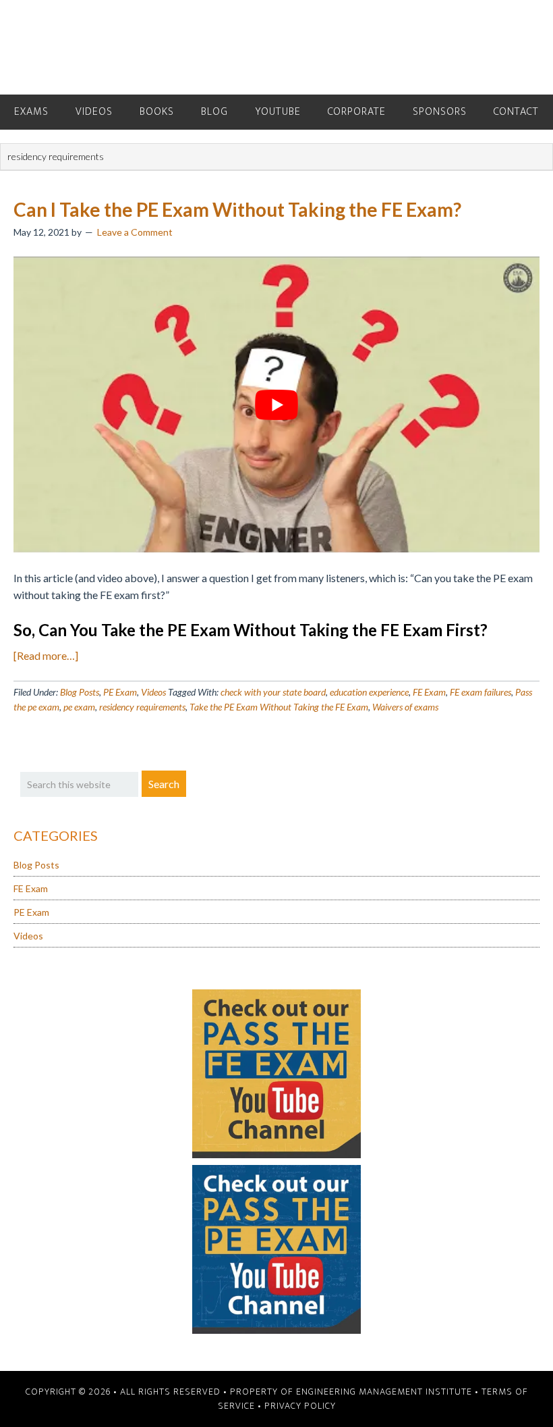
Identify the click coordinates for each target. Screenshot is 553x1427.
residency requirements (142, 706)
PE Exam (120, 692)
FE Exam (429, 692)
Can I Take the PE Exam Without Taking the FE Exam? (237, 209)
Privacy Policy (300, 1405)
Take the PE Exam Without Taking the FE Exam (279, 706)
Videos (153, 692)
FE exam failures (480, 692)
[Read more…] (45, 655)
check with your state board (273, 692)
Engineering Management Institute (384, 1391)
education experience (369, 692)
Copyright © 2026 (68, 1391)
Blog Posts (79, 692)
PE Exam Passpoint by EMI (276, 47)
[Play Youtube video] (276, 405)
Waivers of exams (405, 706)
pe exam (79, 706)
